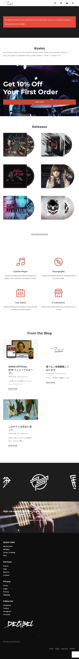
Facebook (7, 605)
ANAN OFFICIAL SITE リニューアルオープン (20, 369)
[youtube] (67, 3)
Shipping (6, 595)
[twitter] (61, 3)
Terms (5, 585)
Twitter (6, 608)
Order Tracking (9, 552)
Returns (6, 572)
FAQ (5, 555)
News (7, 342)
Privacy (6, 592)
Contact (6, 575)
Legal (5, 589)
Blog (7, 402)
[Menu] (73, 3)
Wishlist (6, 549)
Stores (5, 566)
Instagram (7, 611)
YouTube (6, 614)
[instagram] (55, 3)
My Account (7, 546)
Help (5, 569)
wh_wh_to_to (23, 376)
